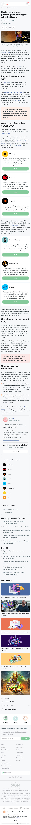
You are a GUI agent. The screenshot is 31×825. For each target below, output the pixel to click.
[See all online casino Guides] (5, 718)
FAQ (2, 752)
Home (4, 7)
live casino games (14, 225)
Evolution (9, 478)
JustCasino (18, 66)
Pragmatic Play (13, 263)
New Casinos (14, 7)
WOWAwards (19, 744)
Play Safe (3, 755)
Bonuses (18, 760)
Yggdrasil (12, 201)
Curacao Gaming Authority (11, 509)
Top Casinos (19, 755)
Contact (3, 747)
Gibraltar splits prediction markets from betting (14, 632)
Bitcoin (17, 100)
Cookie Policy (18, 817)
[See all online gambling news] (15, 718)
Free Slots (18, 749)
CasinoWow (6, 82)
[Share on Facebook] (3, 27)
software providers (15, 145)
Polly (4, 20)
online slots (19, 141)
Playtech (11, 287)
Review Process (5, 749)
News (8, 7)
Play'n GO (12, 177)
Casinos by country (6, 765)
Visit (15, 168)
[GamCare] (24, 808)
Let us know (15, 451)
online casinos (5, 52)
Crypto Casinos (5, 763)
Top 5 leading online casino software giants (13, 597)
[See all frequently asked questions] (25, 718)
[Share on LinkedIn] (10, 27)
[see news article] (15, 589)
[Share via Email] (13, 27)
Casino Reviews (20, 757)
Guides (3, 760)
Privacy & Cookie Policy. (7, 734)
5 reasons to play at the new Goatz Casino (16, 527)
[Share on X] (6, 27)
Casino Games (19, 747)
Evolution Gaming (14, 240)
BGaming (12, 154)
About (2, 744)
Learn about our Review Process (11, 440)
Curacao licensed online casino (14, 92)
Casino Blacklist (5, 768)
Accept (15, 820)
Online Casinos (8, 512)
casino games (5, 133)
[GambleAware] (13, 808)
